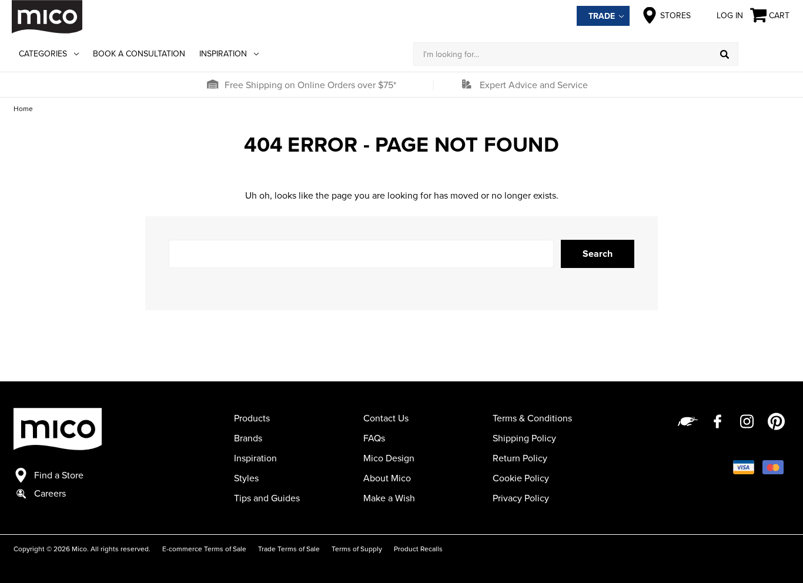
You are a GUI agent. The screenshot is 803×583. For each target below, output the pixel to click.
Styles (246, 477)
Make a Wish (389, 497)
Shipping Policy (524, 437)
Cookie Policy (521, 477)
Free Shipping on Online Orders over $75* (310, 84)
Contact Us (386, 417)
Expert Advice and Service (534, 84)
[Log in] (764, 54)
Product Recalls (418, 549)
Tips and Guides (267, 497)
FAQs (374, 437)
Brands (248, 437)
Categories (43, 53)
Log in (730, 15)
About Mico (387, 477)
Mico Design (388, 457)
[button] (212, 84)
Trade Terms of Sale (289, 549)
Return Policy (520, 457)
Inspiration (223, 53)
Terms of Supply (357, 549)
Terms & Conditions (532, 417)
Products (252, 417)
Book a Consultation (139, 53)
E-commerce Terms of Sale (204, 549)
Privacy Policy (521, 497)
